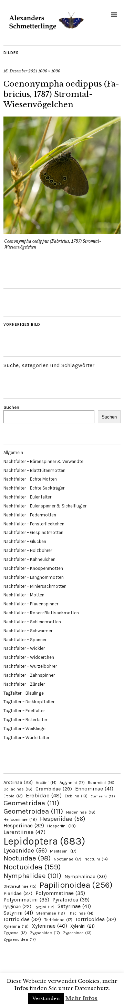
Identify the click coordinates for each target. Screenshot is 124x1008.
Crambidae (53, 789)
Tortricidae (22, 919)
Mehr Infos (81, 998)
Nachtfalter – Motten (23, 594)
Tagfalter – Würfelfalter (26, 737)
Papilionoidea (76, 885)
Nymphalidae (32, 875)
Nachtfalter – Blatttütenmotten (34, 470)
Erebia (13, 796)
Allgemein (13, 452)
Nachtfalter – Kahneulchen (29, 559)
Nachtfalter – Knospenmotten (33, 568)
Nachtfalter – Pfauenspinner (30, 603)
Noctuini (96, 859)
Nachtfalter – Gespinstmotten (33, 532)
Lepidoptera (44, 841)
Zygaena (15, 933)
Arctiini (46, 782)
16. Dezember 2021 (20, 71)
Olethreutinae (20, 886)
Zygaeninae (77, 933)
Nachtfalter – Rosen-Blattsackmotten (41, 612)
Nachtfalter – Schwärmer (27, 630)
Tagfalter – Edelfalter (24, 710)
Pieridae (17, 893)
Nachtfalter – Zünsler (24, 684)
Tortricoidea (95, 919)
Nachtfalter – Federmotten (29, 514)
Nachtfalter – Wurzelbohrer (30, 666)
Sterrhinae (50, 913)
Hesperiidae (62, 818)
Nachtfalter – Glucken (24, 541)
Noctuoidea (32, 866)
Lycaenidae (25, 850)
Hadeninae (80, 812)
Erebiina (76, 796)
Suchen (11, 407)
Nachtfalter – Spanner (24, 639)
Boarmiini (101, 782)
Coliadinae (17, 789)
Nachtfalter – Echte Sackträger (33, 488)
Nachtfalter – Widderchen (28, 657)
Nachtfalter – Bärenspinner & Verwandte (43, 461)
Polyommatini (26, 900)
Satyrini (18, 912)
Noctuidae (27, 858)
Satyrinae (74, 906)
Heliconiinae (20, 819)
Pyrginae (17, 906)
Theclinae (80, 913)
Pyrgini (44, 907)
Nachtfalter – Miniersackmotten (34, 586)
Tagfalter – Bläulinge (23, 693)
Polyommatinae (60, 893)
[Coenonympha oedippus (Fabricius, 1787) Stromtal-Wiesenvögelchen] (62, 231)
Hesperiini (61, 826)
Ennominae (94, 788)
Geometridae (31, 803)
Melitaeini (63, 851)
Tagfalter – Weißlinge (24, 728)
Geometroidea (33, 811)
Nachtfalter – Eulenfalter (27, 497)
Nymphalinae (85, 876)
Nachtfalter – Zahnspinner (29, 675)
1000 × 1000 (49, 71)
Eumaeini (103, 796)
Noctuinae (67, 859)
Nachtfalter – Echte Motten (30, 479)
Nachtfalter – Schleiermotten (32, 621)
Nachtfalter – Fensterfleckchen (33, 523)
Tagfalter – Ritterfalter (25, 719)
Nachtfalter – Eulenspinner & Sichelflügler (44, 505)
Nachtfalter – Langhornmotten (33, 577)
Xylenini (82, 926)
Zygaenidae (45, 932)
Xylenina (16, 926)
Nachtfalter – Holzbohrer (27, 550)
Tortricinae (58, 919)
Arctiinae (18, 782)
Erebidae (44, 795)
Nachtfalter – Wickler (24, 648)
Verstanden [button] (46, 998)
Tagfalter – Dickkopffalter (28, 701)
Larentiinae (24, 832)
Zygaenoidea (19, 939)
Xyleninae (49, 926)
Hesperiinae (23, 826)
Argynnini (72, 782)
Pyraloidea (71, 899)
